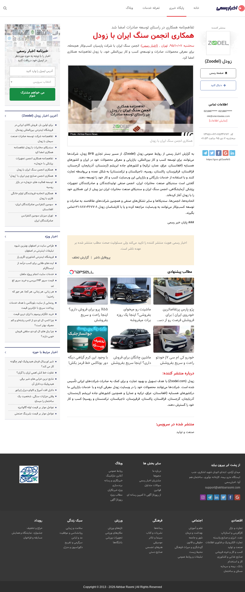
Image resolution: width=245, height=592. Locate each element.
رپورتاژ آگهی (116, 500)
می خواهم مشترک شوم (33, 94)
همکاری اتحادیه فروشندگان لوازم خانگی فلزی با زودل (32, 196)
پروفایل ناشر (101, 257)
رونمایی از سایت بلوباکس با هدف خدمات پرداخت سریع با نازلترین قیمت (31, 305)
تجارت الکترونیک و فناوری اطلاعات (224, 542)
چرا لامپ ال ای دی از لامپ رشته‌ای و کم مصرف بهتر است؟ (32, 323)
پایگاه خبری (176, 8)
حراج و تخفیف (34, 528)
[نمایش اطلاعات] (218, 121)
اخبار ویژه (51, 236)
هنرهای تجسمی (153, 547)
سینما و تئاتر (155, 538)
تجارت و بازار (236, 528)
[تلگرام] (210, 497)
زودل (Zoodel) (218, 61)
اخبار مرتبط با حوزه (45, 352)
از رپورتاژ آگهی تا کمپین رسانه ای (144, 495)
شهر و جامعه (196, 538)
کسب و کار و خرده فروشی (229, 552)
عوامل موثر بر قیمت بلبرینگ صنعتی (34, 413)
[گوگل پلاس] (237, 497)
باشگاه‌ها (117, 542)
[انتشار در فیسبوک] (219, 153)
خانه (196, 8)
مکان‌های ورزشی (113, 533)
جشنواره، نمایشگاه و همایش (27, 533)
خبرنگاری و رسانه (113, 480)
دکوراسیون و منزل (73, 547)
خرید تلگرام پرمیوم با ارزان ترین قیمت (33, 314)
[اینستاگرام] (203, 497)
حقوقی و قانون (195, 542)
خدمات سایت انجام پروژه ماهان (37, 274)
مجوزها (157, 476)
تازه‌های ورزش (115, 528)
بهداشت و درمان (194, 533)
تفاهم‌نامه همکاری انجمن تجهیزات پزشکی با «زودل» (34, 161)
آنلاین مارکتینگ (114, 476)
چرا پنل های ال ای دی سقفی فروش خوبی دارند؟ (34, 334)
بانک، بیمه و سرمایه (232, 566)
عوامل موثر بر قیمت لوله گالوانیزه (36, 407)
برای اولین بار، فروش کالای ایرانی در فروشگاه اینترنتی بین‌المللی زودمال (34, 127)
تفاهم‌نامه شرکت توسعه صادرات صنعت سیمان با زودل (32, 138)
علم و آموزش (196, 528)
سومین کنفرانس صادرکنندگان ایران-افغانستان (34, 207)
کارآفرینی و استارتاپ (232, 533)
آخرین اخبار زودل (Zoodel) (40, 116)
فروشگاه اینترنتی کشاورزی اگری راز (35, 257)
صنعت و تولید (185, 432)
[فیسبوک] (230, 497)
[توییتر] (223, 497)
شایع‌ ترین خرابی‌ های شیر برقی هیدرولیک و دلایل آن (37, 381)
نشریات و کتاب (154, 533)
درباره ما (156, 471)
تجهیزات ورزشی (114, 538)
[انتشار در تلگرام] (205, 153)
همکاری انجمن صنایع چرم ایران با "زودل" (31, 176)
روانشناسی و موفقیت (71, 533)
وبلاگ (129, 8)
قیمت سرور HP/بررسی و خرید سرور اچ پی (33, 283)
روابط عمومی (115, 471)
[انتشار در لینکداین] (232, 153)
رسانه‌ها (158, 528)
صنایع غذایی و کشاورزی (230, 557)
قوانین (157, 490)
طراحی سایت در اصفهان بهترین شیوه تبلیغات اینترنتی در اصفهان (34, 248)
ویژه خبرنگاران (115, 490)
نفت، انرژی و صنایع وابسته (228, 538)
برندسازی (117, 485)
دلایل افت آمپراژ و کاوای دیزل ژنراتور (34, 390)
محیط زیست (196, 552)
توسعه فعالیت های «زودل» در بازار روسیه (34, 184)
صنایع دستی (155, 552)
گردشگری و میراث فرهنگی (189, 547)
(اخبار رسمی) (149, 46)
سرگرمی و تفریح (74, 542)
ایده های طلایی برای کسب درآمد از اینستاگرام (35, 265)
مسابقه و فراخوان (32, 538)
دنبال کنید (217, 85)
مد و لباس (77, 538)
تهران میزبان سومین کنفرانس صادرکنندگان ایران (37, 218)
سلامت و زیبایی (74, 528)
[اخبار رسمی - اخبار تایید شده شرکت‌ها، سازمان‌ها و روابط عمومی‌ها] (230, 8)
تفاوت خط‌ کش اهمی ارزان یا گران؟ (35, 373)
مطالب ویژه (116, 495)
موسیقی (157, 542)
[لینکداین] (216, 497)
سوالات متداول (153, 485)
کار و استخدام (235, 561)
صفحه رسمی (216, 73)
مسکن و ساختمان (233, 571)
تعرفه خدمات (151, 8)
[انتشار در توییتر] (212, 153)
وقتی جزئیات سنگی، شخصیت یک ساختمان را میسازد (35, 399)
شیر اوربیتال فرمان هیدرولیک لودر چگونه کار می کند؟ (32, 364)
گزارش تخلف (81, 257)
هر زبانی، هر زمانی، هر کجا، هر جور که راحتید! (33, 294)
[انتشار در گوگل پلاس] (225, 153)
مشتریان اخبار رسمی (150, 480)
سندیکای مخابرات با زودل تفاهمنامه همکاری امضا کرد (33, 150)
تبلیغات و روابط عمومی (190, 557)
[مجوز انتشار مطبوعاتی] (29, 475)
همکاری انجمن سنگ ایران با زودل (35, 170)
